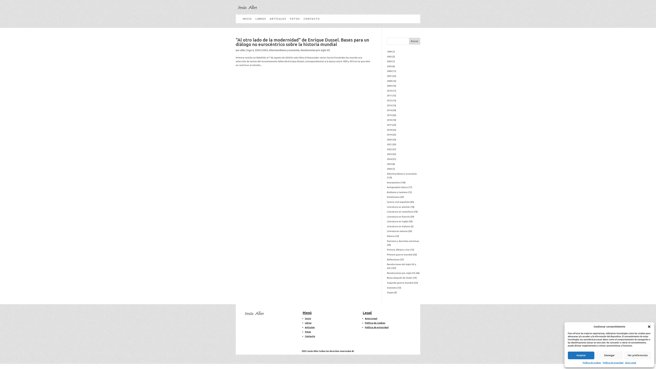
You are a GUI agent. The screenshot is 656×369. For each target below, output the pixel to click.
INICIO (247, 18)
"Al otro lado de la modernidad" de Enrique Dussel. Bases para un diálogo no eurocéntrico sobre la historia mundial (302, 42)
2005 (389, 66)
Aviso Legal (630, 363)
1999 (389, 51)
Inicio (308, 318)
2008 (389, 81)
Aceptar (581, 355)
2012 (389, 100)
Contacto (310, 336)
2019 (389, 134)
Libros (308, 323)
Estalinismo (393, 197)
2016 (389, 120)
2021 (389, 144)
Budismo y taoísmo (397, 192)
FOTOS (295, 18)
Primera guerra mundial (400, 254)
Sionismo (392, 287)
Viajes (390, 292)
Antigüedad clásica (397, 187)
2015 (389, 115)
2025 (389, 164)
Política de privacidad (613, 363)
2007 (389, 76)
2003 (389, 61)
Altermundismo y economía (284, 50)
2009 (389, 86)
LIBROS (261, 18)
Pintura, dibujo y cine (398, 249)
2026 (389, 169)
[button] (649, 326)
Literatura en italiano (398, 226)
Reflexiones (393, 259)
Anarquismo (393, 182)
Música (391, 236)
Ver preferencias (638, 355)
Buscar (414, 41)
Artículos (310, 327)
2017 (389, 125)
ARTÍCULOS (278, 18)
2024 (265, 50)
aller (242, 50)
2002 (389, 56)
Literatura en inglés (397, 221)
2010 (389, 91)
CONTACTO (312, 18)
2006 (389, 71)
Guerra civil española (398, 202)
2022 (389, 149)
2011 (389, 95)
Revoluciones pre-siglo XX (315, 50)
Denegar (609, 355)
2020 (389, 139)
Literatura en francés (398, 216)
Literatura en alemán (398, 207)
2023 (389, 154)
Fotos (308, 332)
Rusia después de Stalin (399, 278)
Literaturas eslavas (397, 231)
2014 (389, 110)
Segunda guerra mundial (400, 283)
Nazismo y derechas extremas (403, 241)
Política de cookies (592, 363)
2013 (389, 105)
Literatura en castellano (400, 211)
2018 (389, 130)
